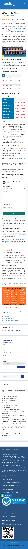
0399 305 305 (8, 495)
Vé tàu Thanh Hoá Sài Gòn (9, 407)
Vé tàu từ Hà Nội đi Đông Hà (9, 398)
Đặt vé (14, 213)
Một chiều (6, 342)
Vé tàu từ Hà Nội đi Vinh (8, 400)
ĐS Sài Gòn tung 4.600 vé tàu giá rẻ (11, 424)
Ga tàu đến (5, 196)
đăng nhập (9, 330)
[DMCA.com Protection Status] (14, 543)
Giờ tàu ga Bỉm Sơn (16, 257)
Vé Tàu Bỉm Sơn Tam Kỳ (10, 318)
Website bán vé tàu (14, 275)
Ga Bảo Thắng (5, 403)
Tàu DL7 (4, 437)
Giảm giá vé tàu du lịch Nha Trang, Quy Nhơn (14, 421)
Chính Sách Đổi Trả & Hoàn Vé (11, 486)
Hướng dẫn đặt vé (7, 479)
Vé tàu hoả (6, 316)
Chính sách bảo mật (8, 489)
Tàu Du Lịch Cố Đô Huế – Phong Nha (11, 409)
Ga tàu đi (5, 191)
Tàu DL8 (4, 431)
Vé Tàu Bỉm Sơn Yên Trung (11, 320)
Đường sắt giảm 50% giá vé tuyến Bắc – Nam (14, 419)
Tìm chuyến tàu (21, 366)
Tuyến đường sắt (6, 186)
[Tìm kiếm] (22, 376)
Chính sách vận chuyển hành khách (12, 482)
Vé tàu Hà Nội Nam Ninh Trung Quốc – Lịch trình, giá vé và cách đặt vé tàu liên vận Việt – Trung (14, 427)
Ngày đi (4, 202)
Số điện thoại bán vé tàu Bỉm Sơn (14, 249)
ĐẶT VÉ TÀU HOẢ (18, 158)
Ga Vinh (13, 171)
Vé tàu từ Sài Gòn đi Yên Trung (10, 405)
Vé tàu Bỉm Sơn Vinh (19, 31)
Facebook (12, 520)
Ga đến (4, 350)
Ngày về (7, 207)
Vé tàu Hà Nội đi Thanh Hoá (9, 396)
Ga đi (4, 344)
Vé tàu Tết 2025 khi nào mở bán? (10, 388)
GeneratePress (14, 547)
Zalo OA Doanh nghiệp (15, 524)
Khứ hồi (11, 342)
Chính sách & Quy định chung (10, 492)
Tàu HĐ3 (4, 394)
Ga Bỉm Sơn (18, 62)
